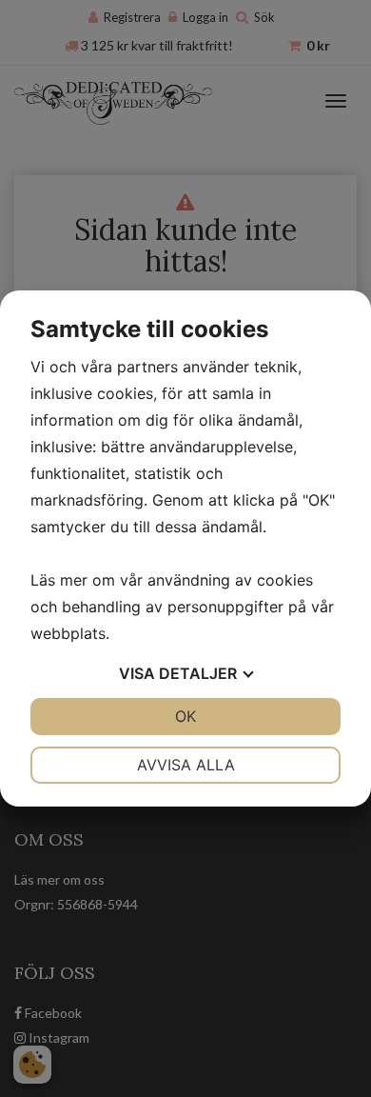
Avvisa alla (186, 764)
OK (185, 716)
